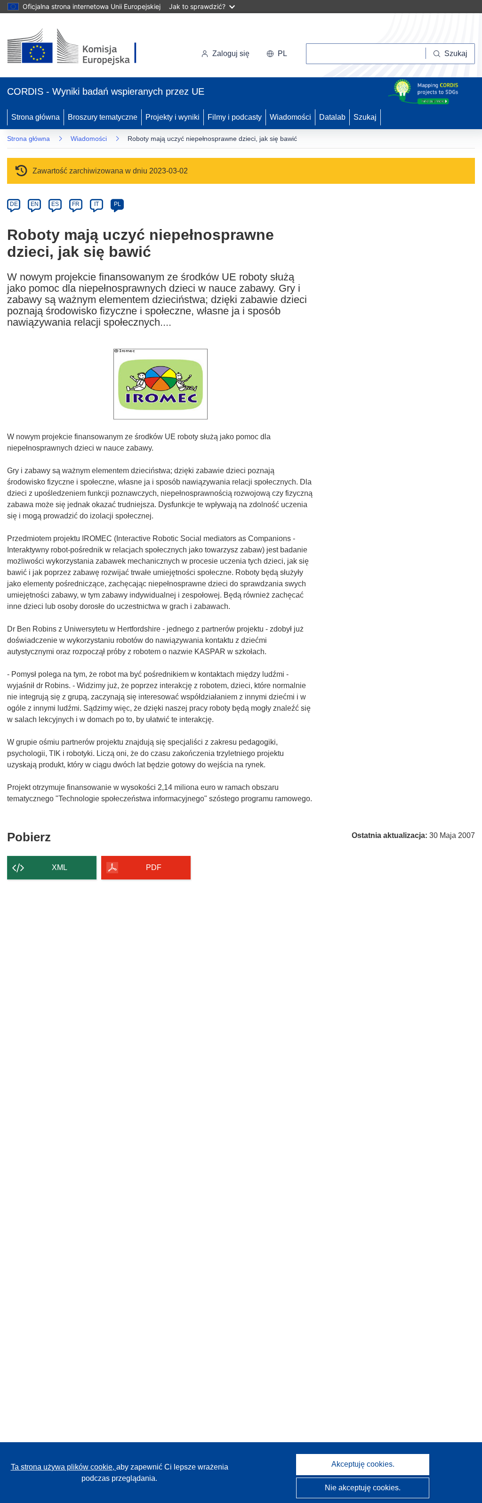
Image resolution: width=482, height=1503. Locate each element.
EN (35, 204)
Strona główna (35, 117)
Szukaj (365, 117)
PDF (153, 867)
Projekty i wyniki (172, 117)
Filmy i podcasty (235, 117)
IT (96, 204)
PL (117, 204)
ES (55, 204)
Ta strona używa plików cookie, (63, 1467)
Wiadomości (290, 117)
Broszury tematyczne (102, 117)
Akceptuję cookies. (362, 1464)
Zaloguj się (230, 53)
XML (59, 867)
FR (76, 204)
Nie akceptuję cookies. (363, 1488)
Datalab (332, 117)
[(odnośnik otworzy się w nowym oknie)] (83, 47)
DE (14, 204)
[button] (277, 53)
